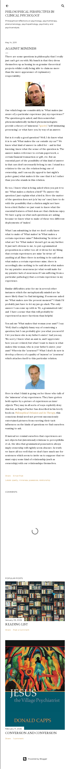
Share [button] (8, 475)
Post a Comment (21, 630)
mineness (23, 480)
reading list (16, 624)
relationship (44, 480)
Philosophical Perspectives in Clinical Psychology (29, 13)
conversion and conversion (31, 733)
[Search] (63, 5)
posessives (33, 480)
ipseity (43, 125)
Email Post (18, 475)
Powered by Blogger (37, 759)
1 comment (18, 738)
